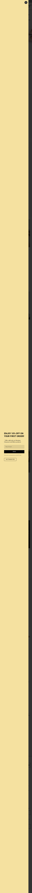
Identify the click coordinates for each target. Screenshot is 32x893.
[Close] (26, 2)
